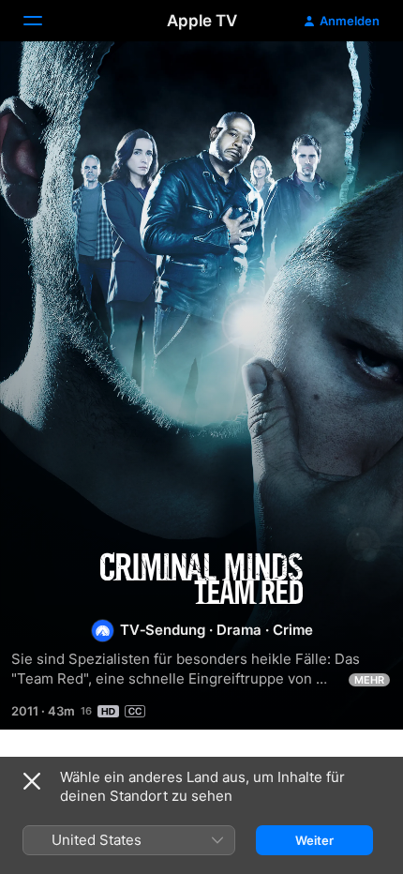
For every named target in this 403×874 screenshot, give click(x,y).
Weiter (314, 840)
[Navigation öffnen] (44, 20)
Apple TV (202, 20)
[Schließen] (31, 781)
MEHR (369, 679)
